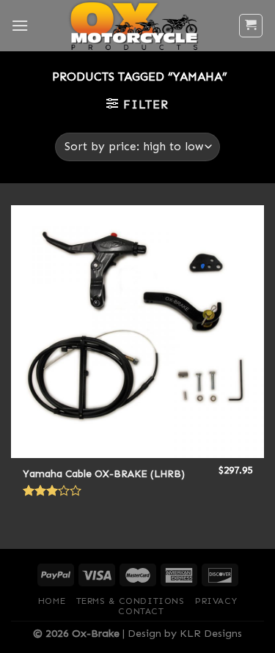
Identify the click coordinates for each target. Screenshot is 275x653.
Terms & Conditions (130, 601)
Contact (141, 611)
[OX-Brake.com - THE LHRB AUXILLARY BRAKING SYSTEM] (133, 25)
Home (51, 601)
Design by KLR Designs (185, 633)
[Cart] (251, 25)
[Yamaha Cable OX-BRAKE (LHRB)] (137, 331)
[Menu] (20, 25)
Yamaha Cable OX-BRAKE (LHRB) (104, 474)
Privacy (216, 601)
